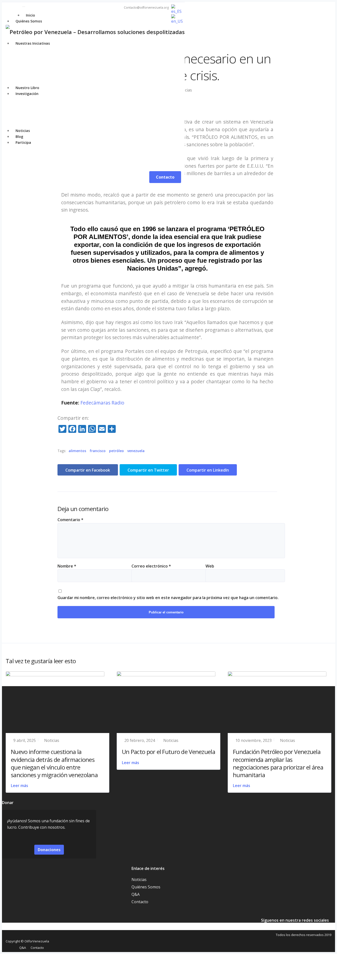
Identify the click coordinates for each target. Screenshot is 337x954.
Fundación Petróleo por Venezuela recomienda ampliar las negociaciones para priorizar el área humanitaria (278, 763)
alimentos (77, 450)
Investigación (27, 93)
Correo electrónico (151, 566)
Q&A (135, 894)
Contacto (139, 901)
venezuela (136, 450)
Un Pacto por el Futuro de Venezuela (168, 752)
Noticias (51, 740)
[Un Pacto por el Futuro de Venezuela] (166, 675)
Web (210, 566)
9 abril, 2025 (24, 740)
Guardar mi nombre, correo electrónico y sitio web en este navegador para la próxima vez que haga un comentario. (168, 598)
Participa (23, 142)
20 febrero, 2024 (139, 740)
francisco (98, 450)
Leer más (19, 785)
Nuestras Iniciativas (33, 43)
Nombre (66, 566)
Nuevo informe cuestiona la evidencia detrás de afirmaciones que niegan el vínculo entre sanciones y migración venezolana (54, 763)
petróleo (116, 450)
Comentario (70, 520)
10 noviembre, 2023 (253, 740)
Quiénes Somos (29, 21)
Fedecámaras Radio (102, 402)
